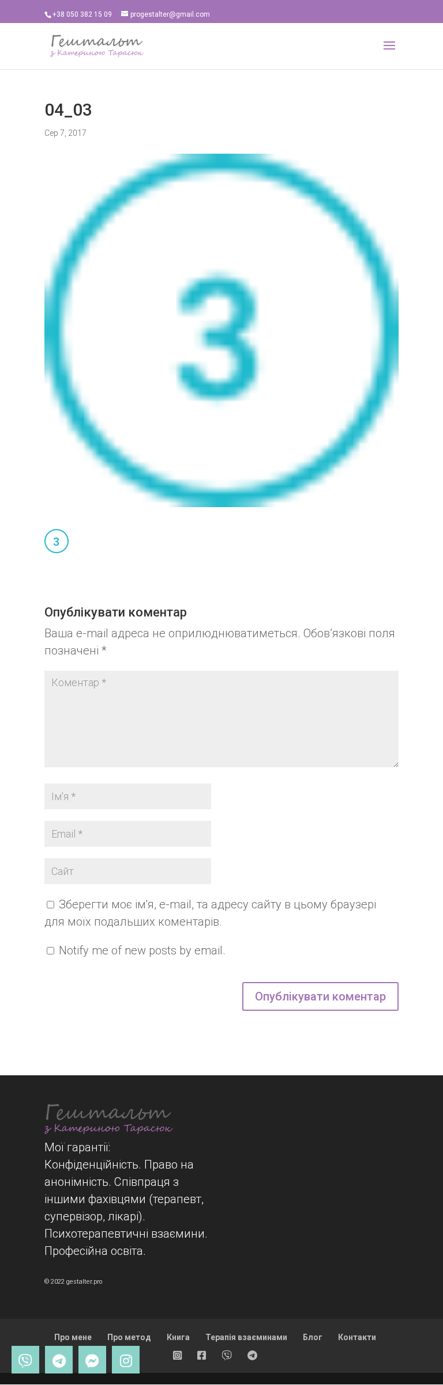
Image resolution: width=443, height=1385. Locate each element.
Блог (312, 1337)
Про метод (129, 1337)
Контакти (357, 1337)
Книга (178, 1337)
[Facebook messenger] (92, 1359)
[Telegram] (59, 1359)
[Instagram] (126, 1359)
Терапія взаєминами (246, 1337)
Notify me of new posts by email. (142, 950)
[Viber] (25, 1359)
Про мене (73, 1337)
